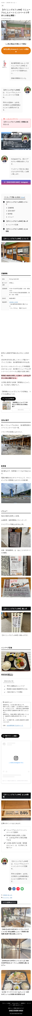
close (22, 197)
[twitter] (9, 888)
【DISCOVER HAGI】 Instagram (17, 182)
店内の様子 (11, 211)
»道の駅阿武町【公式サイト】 (15, 725)
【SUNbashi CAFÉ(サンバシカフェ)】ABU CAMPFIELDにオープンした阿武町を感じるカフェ (15, 963)
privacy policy (15, 1003)
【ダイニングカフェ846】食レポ (17, 221)
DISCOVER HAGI (16, 1011)
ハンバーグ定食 (13, 225)
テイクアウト (6, 897)
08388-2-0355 (13, 302)
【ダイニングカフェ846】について (17, 203)
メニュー (11, 217)
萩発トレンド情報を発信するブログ (16, 1008)
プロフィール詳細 (6, 1003)
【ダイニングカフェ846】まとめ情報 (17, 230)
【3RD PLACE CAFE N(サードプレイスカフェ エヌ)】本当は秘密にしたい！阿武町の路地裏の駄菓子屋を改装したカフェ (15, 931)
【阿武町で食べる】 (7, 895)
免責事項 (23, 1003)
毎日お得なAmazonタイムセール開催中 (16, 50)
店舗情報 (11, 208)
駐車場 (10, 214)
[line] (22, 888)
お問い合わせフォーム (18, 1005)
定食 (11, 897)
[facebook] (14, 888)
